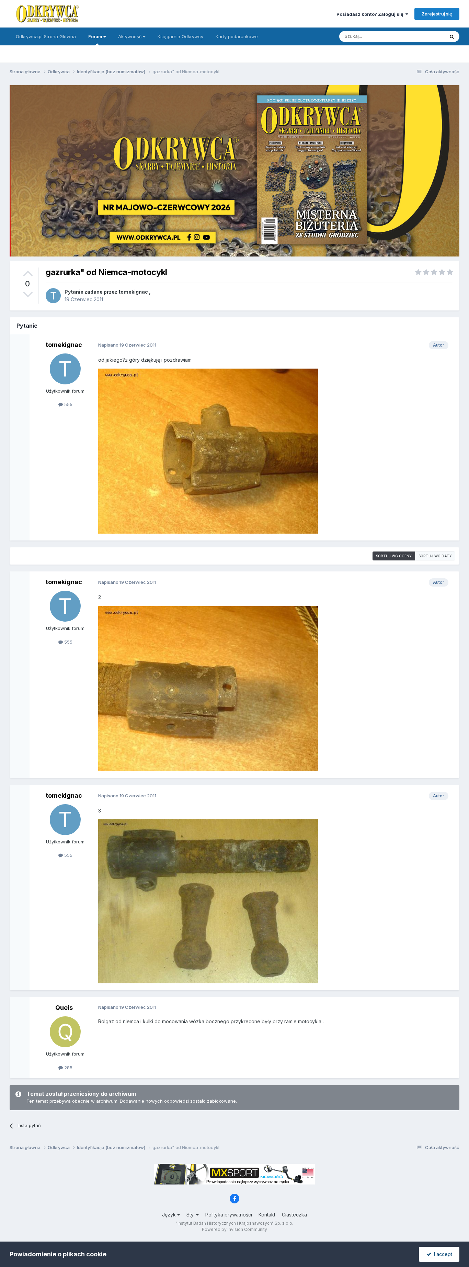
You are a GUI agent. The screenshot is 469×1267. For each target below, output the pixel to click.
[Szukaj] (451, 36)
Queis (64, 1007)
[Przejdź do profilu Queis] (65, 1031)
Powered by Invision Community (234, 1229)
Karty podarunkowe (237, 36)
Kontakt (267, 1214)
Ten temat (424, 36)
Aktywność (130, 36)
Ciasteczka (294, 1214)
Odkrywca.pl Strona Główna (46, 36)
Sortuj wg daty (435, 556)
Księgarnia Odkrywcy (180, 36)
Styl (191, 1214)
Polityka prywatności (228, 1214)
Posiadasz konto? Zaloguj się (370, 14)
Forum (95, 36)
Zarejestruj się (437, 14)
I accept (441, 1254)
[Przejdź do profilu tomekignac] (53, 295)
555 (67, 404)
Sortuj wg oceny (394, 556)
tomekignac (133, 292)
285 (67, 1067)
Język (169, 1214)
